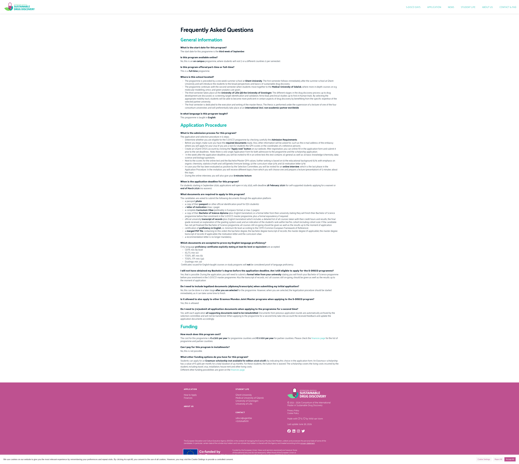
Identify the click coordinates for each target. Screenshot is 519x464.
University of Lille (244, 403)
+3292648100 (242, 421)
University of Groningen (247, 400)
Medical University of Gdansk (250, 397)
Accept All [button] (510, 459)
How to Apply (190, 394)
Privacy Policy (293, 410)
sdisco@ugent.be (244, 418)
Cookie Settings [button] (484, 459)
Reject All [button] (498, 459)
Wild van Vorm (316, 418)
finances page (318, 338)
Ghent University (244, 394)
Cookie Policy (293, 413)
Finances (188, 397)
